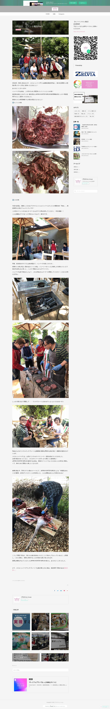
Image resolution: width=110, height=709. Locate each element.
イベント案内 (92, 111)
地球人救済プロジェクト (80, 116)
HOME (48, 14)
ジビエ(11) (23, 580)
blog (83, 113)
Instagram (61, 14)
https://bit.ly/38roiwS (79, 31)
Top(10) (18, 580)
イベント (18, 29)
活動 (54, 14)
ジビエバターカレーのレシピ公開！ (89, 153)
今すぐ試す (73, 3)
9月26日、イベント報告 (87, 139)
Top (92, 116)
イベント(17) (14, 580)
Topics (76, 113)
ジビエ (77, 111)
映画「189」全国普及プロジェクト (89, 132)
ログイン (83, 3)
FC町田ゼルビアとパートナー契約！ (92, 146)
